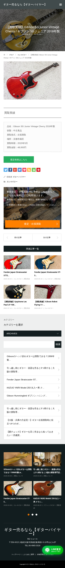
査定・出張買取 (32, 224)
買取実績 (27, 279)
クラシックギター (50, 505)
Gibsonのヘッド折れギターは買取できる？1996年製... (30, 358)
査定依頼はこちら (18, 159)
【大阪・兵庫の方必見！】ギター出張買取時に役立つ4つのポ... (30, 422)
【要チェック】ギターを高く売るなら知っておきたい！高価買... (30, 434)
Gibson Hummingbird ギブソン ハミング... (27, 395)
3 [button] (36, 515)
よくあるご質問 (28, 554)
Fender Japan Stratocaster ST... (22, 379)
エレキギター (38, 34)
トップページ (16, 554)
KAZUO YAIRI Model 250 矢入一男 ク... (25, 387)
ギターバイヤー (19, 177)
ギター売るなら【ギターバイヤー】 (25, 4)
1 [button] (28, 515)
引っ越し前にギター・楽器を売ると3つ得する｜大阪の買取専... (31, 370)
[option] (33, 480)
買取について (18, 476)
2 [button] (32, 515)
